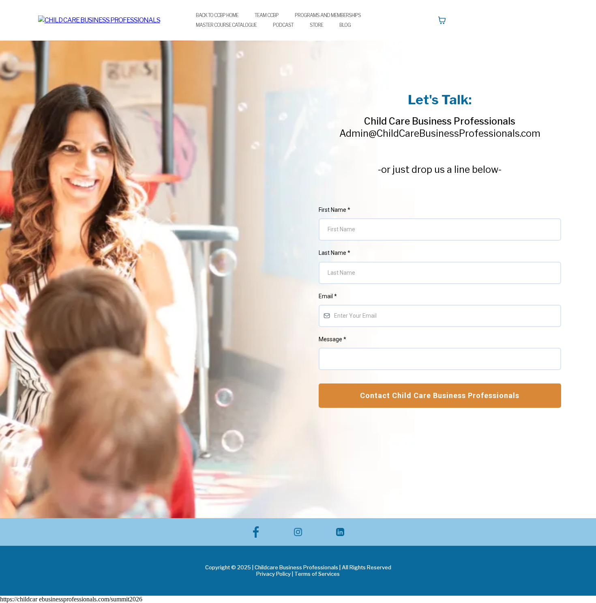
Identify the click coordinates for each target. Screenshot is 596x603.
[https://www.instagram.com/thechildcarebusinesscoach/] (298, 532)
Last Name (334, 253)
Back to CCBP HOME (217, 15)
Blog (345, 25)
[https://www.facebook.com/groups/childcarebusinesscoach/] (256, 531)
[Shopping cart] (442, 20)
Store (316, 25)
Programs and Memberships (328, 15)
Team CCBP (267, 15)
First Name (334, 210)
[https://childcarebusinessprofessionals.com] (99, 20)
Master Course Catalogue (226, 25)
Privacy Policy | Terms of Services (298, 574)
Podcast (283, 25)
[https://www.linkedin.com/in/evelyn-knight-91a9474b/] (340, 532)
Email (328, 296)
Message (332, 339)
